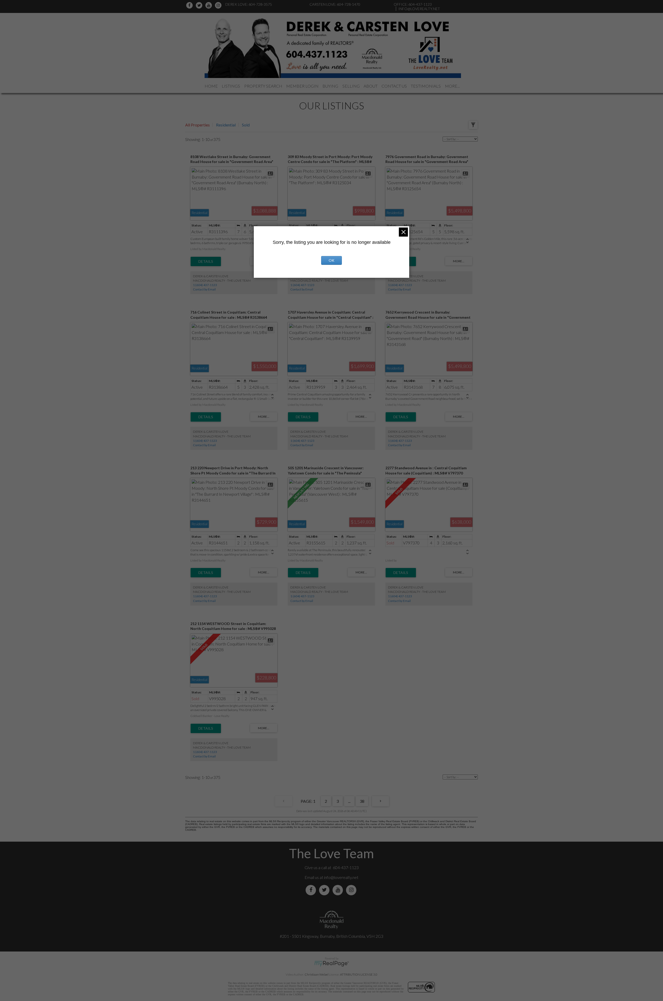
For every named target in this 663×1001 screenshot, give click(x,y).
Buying (330, 85)
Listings (231, 85)
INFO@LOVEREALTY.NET (419, 8)
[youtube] (209, 5)
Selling (351, 85)
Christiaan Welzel (316, 974)
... (349, 801)
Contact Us (394, 85)
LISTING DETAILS (206, 261)
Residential (226, 124)
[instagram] (219, 5)
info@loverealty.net (341, 877)
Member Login (302, 85)
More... (452, 85)
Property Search (263, 85)
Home (211, 85)
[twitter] (199, 5)
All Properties (197, 124)
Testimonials (426, 85)
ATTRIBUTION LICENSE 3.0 (358, 974)
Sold (246, 124)
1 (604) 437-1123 (205, 285)
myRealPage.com (331, 963)
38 (362, 801)
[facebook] (190, 5)
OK (331, 260)
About (371, 85)
